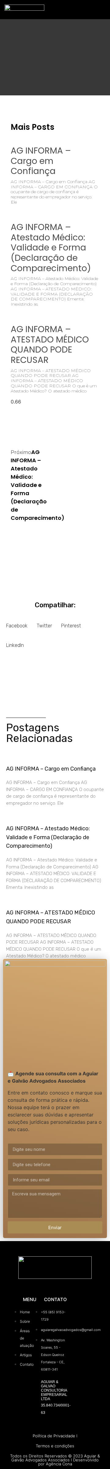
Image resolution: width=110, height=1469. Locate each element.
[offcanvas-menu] (99, 10)
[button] (17, 624)
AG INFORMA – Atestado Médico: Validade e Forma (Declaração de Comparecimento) (51, 247)
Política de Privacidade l (55, 1435)
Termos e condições (55, 1445)
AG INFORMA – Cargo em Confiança (41, 161)
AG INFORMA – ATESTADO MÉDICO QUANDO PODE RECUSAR (50, 344)
